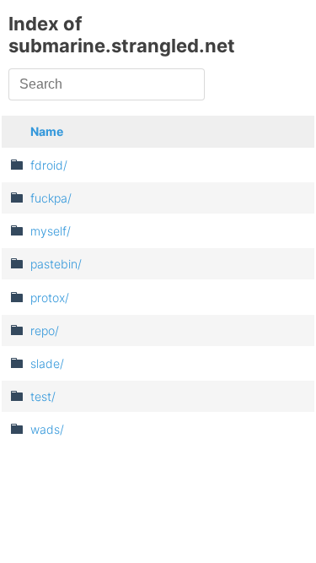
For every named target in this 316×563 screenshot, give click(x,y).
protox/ (49, 297)
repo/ (44, 330)
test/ (43, 396)
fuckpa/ (51, 198)
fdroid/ (48, 165)
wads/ (47, 429)
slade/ (47, 363)
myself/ (50, 231)
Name (46, 131)
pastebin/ (56, 264)
